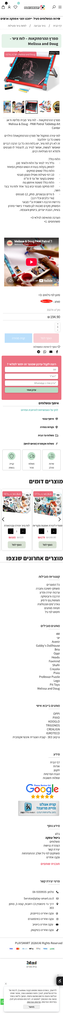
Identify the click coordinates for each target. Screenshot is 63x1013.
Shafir (56, 665)
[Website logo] (34, 7)
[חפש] (54, 6)
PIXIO (56, 717)
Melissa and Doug (48, 688)
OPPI (56, 714)
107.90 (48, 537)
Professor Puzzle (49, 677)
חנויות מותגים (52, 608)
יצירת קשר (54, 849)
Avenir (56, 642)
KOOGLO (54, 721)
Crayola (55, 669)
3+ (39, 295)
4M (58, 634)
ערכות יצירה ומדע (50, 592)
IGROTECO (53, 733)
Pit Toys (55, 684)
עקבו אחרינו (53, 857)
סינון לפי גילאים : (50, 295)
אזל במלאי (54, 52)
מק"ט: (57, 310)
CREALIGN (53, 729)
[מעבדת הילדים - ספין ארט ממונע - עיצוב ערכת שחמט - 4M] (48, 521)
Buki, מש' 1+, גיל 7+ (12, 494)
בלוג (57, 834)
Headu (56, 657)
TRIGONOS (53, 725)
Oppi (57, 653)
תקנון (57, 770)
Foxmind (54, 661)
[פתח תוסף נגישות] (59, 981)
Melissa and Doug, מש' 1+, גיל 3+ (20, 54)
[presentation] (4, 18)
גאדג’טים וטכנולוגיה (48, 604)
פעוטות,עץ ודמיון (50, 600)
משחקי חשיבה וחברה (48, 588)
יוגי (58, 638)
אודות (56, 766)
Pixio (56, 673)
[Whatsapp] (3, 1001)
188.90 (21, 537)
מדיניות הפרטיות (34, 1001)
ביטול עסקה (52, 838)
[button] (6, 75)
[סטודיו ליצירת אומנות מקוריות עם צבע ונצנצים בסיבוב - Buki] (17, 516)
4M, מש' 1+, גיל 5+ (42, 494)
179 (12, 537)
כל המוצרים (53, 584)
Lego (57, 681)
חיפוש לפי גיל (52, 612)
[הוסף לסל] (27, 509)
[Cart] (3, 6)
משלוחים (55, 841)
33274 (50, 310)
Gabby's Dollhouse (48, 645)
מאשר (31, 1007)
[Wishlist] (15, 6)
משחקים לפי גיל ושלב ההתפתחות (41, 853)
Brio (57, 649)
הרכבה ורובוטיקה (50, 596)
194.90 (55, 316)
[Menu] (60, 6)
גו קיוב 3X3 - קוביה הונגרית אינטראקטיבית (36, 737)
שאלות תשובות (51, 778)
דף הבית (55, 762)
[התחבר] (9, 6)
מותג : (56, 301)
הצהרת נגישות (51, 845)
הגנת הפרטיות (52, 774)
